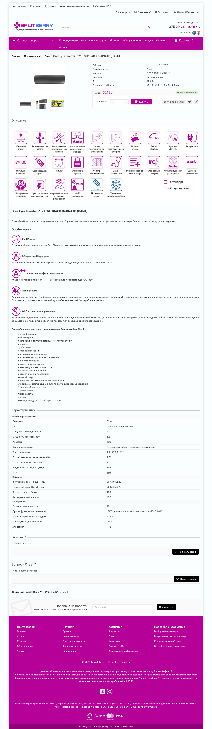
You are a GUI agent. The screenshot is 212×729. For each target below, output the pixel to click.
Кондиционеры (68, 40)
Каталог (28, 40)
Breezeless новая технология (169, 646)
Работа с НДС (116, 646)
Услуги (149, 40)
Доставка (50, 6)
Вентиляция (69, 651)
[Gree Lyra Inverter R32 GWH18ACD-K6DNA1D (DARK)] (49, 79)
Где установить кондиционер (170, 636)
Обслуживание (132, 40)
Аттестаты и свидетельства (74, 6)
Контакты (35, 6)
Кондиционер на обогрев (167, 641)
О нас (111, 636)
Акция (63, 47)
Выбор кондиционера (166, 631)
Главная (16, 56)
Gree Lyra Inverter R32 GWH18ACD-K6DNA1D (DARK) (42, 592)
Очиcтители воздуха (74, 641)
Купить (143, 101)
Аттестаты (114, 641)
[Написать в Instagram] (198, 32)
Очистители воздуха (93, 40)
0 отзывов (163, 64)
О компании (19, 6)
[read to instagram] (109, 692)
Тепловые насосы (72, 646)
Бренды (67, 631)
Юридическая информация (123, 651)
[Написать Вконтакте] (194, 32)
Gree (47, 56)
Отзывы (161, 40)
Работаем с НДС (102, 6)
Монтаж (115, 40)
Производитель (32, 56)
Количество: (101, 101)
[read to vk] (102, 692)
